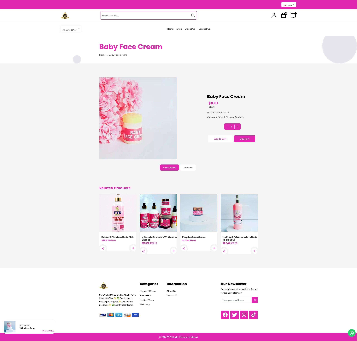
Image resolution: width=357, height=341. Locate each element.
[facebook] (225, 315)
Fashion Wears (147, 300)
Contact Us (204, 28)
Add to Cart (220, 138)
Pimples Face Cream (194, 237)
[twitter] (234, 315)
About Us (190, 28)
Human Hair (145, 295)
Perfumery (145, 304)
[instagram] (244, 315)
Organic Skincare (148, 291)
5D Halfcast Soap (27, 328)
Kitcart (194, 337)
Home (170, 28)
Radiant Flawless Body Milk (117, 237)
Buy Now (244, 138)
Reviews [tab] (188, 167)
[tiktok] (253, 315)
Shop (179, 28)
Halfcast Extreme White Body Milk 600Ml (240, 238)
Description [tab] (169, 167)
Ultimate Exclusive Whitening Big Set (159, 238)
